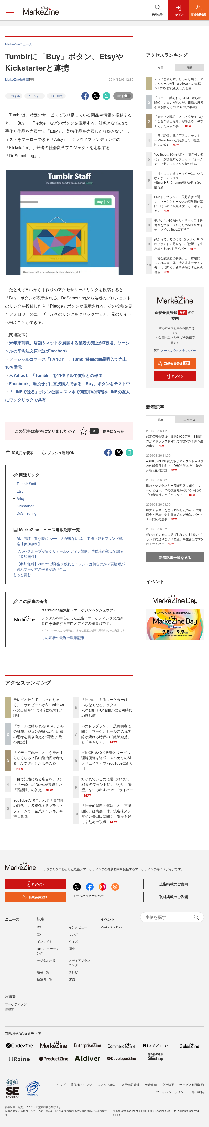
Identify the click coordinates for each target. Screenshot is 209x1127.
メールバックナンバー (178, 350)
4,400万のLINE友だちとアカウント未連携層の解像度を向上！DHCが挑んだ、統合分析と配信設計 (175, 465)
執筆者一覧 (44, 979)
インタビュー (78, 927)
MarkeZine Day (111, 927)
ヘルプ (61, 1084)
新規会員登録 (176, 363)
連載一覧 (43, 972)
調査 (72, 948)
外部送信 (198, 1091)
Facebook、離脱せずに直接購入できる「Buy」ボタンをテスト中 (69, 383)
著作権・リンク (81, 1084)
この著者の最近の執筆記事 (63, 637)
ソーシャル (34, 96)
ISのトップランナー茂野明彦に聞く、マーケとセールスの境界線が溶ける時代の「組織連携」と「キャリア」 (106, 733)
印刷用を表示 (22, 452)
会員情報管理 (130, 1084)
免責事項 (151, 1084)
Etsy (20, 491)
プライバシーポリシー (171, 1091)
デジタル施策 (46, 960)
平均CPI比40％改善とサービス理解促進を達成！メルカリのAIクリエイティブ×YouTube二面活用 (107, 760)
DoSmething (26, 513)
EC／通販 (56, 96)
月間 (189, 67)
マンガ (73, 934)
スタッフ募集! (106, 1084)
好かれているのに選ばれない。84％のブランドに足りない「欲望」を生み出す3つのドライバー (107, 784)
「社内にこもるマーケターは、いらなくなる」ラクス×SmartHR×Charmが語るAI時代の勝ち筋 (106, 707)
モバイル (14, 96)
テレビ (73, 972)
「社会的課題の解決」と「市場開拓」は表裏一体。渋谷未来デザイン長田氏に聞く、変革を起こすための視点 (106, 813)
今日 (161, 67)
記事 (161, 419)
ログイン (178, 376)
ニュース (189, 419)
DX (39, 927)
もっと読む (22, 574)
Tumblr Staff (26, 483)
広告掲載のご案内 (173, 883)
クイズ (73, 941)
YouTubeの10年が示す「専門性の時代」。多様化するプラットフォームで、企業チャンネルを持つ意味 (38, 808)
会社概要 (168, 1084)
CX (39, 934)
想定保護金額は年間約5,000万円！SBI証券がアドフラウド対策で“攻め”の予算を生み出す (174, 441)
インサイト (44, 941)
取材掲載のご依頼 (173, 896)
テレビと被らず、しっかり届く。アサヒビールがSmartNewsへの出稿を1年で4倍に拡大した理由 (38, 707)
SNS (72, 979)
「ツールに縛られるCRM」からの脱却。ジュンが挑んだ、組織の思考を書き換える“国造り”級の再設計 (38, 733)
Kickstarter (25, 505)
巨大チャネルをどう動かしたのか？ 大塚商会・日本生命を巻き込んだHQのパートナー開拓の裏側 (174, 514)
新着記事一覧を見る (175, 557)
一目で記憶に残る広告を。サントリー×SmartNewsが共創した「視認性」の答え (38, 784)
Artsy (21, 498)
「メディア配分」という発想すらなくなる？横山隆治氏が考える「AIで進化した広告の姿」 (38, 758)
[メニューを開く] (10, 10)
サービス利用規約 (191, 1084)
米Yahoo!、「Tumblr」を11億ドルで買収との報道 (55, 375)
